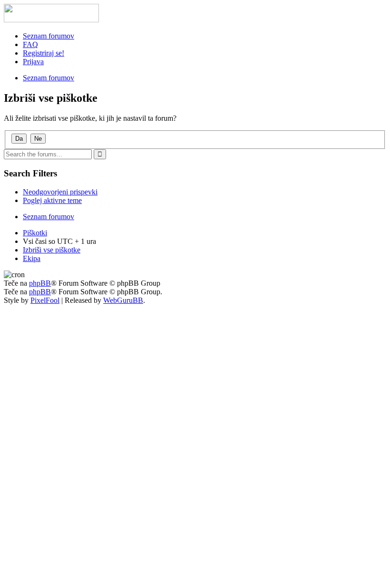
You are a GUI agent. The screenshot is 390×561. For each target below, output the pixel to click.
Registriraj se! (43, 53)
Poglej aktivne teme (52, 200)
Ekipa (31, 258)
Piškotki (35, 233)
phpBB (40, 283)
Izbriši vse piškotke (51, 250)
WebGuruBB (123, 300)
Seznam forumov (48, 36)
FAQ (30, 44)
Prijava (33, 62)
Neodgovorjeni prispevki (60, 192)
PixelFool (44, 300)
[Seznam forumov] (51, 20)
